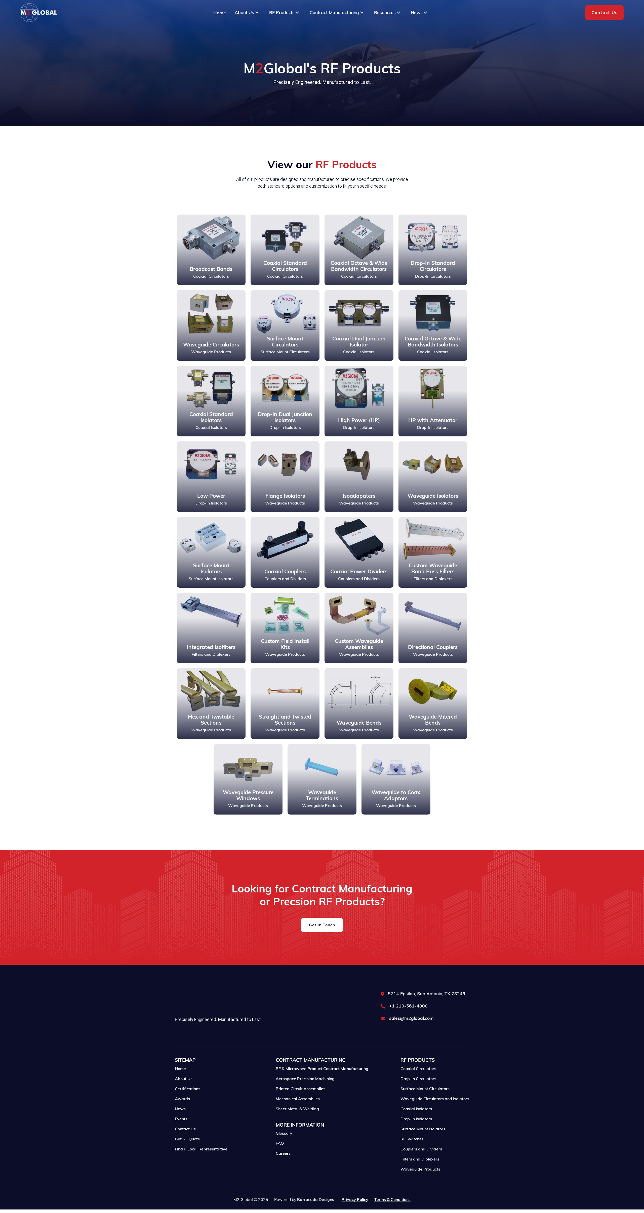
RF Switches (412, 1138)
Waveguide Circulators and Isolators (434, 1098)
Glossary (284, 1133)
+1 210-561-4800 (408, 1005)
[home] (38, 12)
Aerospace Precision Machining (305, 1078)
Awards (182, 1098)
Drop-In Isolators (416, 1118)
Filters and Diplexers (419, 1158)
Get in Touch (322, 924)
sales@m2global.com (411, 1018)
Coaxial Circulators (418, 1068)
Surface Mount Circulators (425, 1088)
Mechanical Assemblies (298, 1098)
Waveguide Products (420, 1169)
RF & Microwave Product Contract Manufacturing (322, 1068)
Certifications (187, 1088)
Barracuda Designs (315, 1199)
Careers (283, 1153)
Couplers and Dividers (421, 1148)
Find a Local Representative (201, 1148)
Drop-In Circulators (418, 1078)
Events (181, 1118)
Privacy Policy (355, 1199)
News (180, 1108)
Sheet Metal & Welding (297, 1108)
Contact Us (604, 12)
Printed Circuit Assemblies (300, 1088)
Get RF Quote (187, 1138)
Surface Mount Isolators (422, 1128)
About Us (183, 1078)
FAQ (280, 1143)
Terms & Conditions (392, 1199)
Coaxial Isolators (416, 1108)
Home (219, 12)
